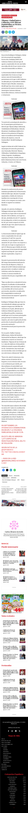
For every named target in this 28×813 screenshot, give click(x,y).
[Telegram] (13, 32)
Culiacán (10, 475)
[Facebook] (2, 32)
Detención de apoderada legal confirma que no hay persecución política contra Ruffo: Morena (11, 622)
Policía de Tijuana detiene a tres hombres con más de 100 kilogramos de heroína (11, 639)
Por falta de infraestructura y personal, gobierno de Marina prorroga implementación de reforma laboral (7, 491)
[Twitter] (9, 32)
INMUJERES (13, 477)
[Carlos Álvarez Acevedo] (2, 28)
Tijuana (22, 479)
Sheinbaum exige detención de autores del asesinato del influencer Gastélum (10, 562)
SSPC (18, 479)
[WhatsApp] (6, 32)
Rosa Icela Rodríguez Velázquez (9, 479)
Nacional (14, 15)
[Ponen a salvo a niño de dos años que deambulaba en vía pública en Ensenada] (22, 648)
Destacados (5, 15)
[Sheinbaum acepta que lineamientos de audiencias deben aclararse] (22, 571)
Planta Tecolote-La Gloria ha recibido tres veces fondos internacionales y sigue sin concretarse (10, 656)
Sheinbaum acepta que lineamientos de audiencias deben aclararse (10, 570)
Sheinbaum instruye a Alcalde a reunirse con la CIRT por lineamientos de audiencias (10, 578)
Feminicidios (16, 475)
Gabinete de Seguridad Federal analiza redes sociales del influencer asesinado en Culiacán (9, 553)
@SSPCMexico (7, 450)
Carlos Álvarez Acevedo (10, 28)
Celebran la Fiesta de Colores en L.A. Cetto (9, 630)
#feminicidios (7, 428)
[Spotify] (15, 731)
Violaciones (4, 482)
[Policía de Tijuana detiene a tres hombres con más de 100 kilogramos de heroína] (22, 640)
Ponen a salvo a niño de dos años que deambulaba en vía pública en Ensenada (10, 647)
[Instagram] (12, 731)
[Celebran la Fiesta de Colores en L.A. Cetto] (22, 632)
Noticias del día (7, 17)
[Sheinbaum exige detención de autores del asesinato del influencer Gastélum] (22, 563)
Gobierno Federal (5, 477)
